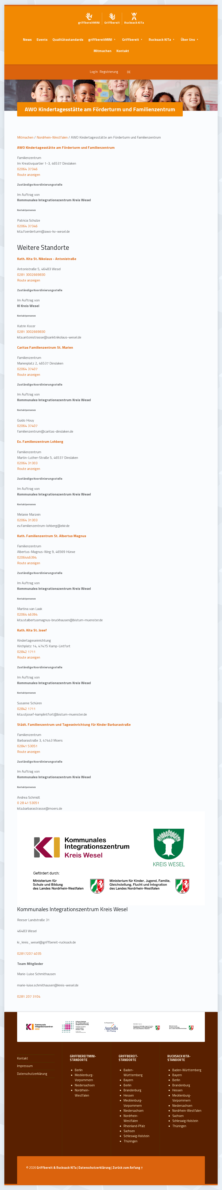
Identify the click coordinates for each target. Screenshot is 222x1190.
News (27, 39)
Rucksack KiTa (160, 39)
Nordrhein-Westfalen (52, 137)
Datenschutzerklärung (32, 1073)
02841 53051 (27, 746)
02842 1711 (26, 651)
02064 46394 (27, 614)
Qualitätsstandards (67, 39)
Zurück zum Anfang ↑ (128, 1167)
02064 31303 (27, 463)
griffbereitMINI (100, 39)
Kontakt (122, 50)
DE (129, 72)
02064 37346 (27, 169)
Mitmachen (102, 50)
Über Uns (188, 39)
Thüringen (130, 1141)
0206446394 (27, 557)
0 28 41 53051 (28, 802)
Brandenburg (132, 1090)
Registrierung (109, 71)
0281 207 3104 (28, 996)
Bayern (128, 1080)
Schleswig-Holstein (136, 1136)
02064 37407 (27, 368)
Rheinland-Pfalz (134, 1126)
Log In (94, 71)
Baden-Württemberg (133, 1072)
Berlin (79, 1070)
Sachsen (129, 1131)
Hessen (129, 1095)
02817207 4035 (29, 953)
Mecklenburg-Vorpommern (84, 1077)
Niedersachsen (85, 1085)
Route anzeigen (28, 174)
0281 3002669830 (31, 274)
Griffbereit (130, 39)
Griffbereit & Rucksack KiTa (57, 1167)
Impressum (25, 1066)
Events (42, 39)
